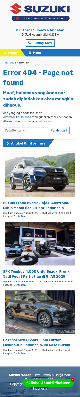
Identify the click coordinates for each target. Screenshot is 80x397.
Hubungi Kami (42, 43)
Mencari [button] (61, 130)
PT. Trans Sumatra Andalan (40, 30)
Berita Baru (20, 216)
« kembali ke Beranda (17, 117)
